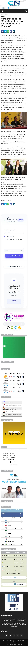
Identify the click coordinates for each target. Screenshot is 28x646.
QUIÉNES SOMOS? (10, 640)
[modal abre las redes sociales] (14, 31)
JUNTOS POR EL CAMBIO (9, 455)
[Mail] (14, 635)
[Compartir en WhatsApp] (8, 31)
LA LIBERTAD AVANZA (9, 459)
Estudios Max (19, 644)
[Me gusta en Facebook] (11, 31)
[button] (2, 11)
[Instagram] (10, 635)
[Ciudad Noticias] (14, 4)
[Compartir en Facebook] (2, 31)
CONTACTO (18, 642)
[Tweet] (5, 31)
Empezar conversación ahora (14, 301)
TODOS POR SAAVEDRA (9, 453)
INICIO (4, 640)
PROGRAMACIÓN (11, 642)
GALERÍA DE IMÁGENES (19, 640)
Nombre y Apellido (11, 230)
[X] (17, 635)
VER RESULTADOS (14, 465)
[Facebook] (6, 635)
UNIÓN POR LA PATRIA (9, 457)
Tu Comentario (10, 236)
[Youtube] (21, 635)
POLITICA (6, 14)
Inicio (2, 14)
